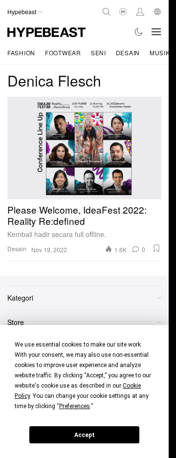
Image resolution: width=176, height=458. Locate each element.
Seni (98, 52)
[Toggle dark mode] (139, 32)
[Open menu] (156, 32)
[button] (156, 248)
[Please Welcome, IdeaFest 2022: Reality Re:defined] (84, 148)
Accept (84, 435)
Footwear (63, 52)
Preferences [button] (74, 406)
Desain (128, 52)
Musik (160, 52)
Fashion (21, 52)
